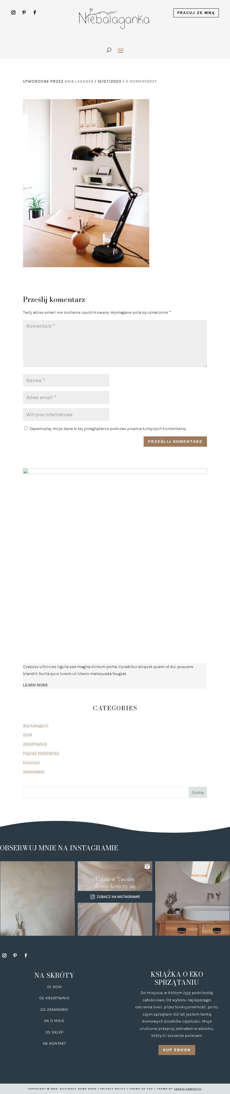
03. (43, 1009)
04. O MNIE (54, 1020)
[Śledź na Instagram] (13, 12)
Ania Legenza (79, 81)
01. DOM (54, 986)
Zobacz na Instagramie (118, 897)
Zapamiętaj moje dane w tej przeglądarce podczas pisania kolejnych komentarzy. (108, 428)
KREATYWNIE (35, 744)
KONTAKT (57, 1043)
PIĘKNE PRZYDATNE (41, 753)
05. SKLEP (54, 1032)
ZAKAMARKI (34, 771)
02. (42, 997)
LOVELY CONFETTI (188, 1089)
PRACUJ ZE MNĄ (196, 13)
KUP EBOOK (177, 1050)
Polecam (31, 762)
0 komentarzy (141, 81)
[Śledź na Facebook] (35, 12)
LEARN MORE (35, 685)
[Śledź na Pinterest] (24, 12)
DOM (27, 734)
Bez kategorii (36, 725)
